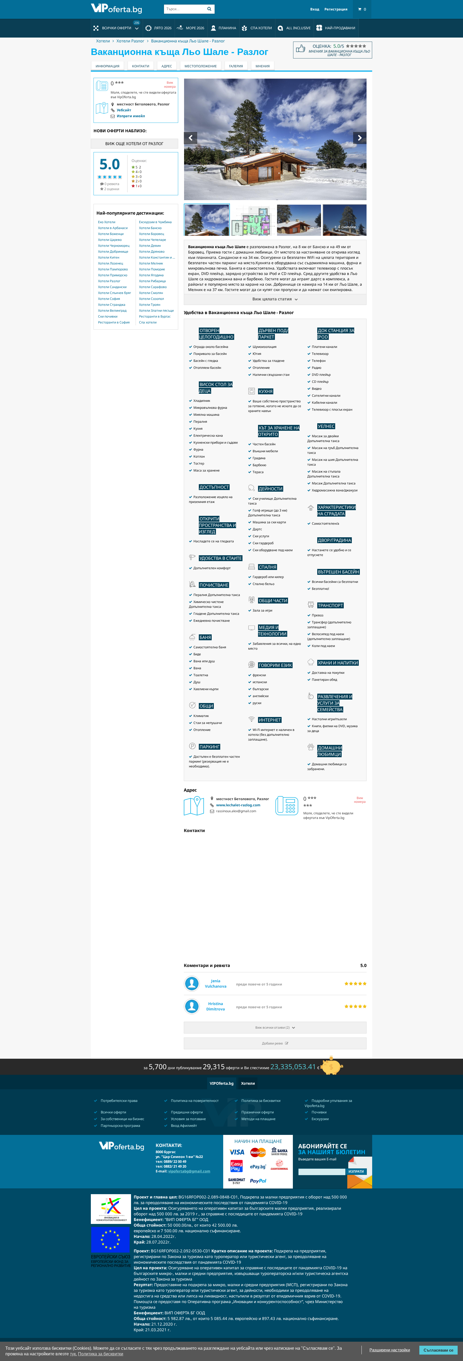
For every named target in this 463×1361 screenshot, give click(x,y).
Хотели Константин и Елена (157, 257)
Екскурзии (320, 1118)
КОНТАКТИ (140, 66)
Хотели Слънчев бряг (114, 293)
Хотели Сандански (112, 287)
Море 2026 (195, 27)
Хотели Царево (110, 239)
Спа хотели (147, 322)
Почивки (319, 1112)
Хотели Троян (149, 304)
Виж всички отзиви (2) (272, 1027)
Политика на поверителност (194, 1100)
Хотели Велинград (112, 310)
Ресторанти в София (114, 322)
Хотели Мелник (151, 263)
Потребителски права (118, 1100)
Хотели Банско (150, 228)
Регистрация (336, 9)
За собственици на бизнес (122, 1118)
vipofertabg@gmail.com (189, 1171)
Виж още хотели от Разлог (134, 143)
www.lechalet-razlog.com (238, 805)
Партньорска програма (120, 1125)
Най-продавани (340, 27)
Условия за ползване (188, 1118)
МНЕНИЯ (263, 66)
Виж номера (360, 800)
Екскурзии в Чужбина (155, 222)
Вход (314, 9)
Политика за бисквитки (261, 1100)
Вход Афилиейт (183, 1125)
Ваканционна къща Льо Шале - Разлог (188, 40)
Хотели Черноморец (113, 245)
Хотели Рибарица (152, 281)
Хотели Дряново (152, 251)
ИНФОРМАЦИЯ (108, 66)
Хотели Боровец (151, 234)
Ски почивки (107, 316)
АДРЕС (167, 66)
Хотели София (109, 298)
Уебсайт (124, 110)
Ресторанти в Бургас (155, 316)
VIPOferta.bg (222, 1083)
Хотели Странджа (111, 304)
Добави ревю (272, 1043)
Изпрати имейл (131, 116)
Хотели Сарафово (153, 287)
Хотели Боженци (111, 234)
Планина (227, 27)
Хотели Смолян (151, 293)
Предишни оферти (186, 1112)
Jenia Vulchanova (215, 983)
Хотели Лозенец (110, 263)
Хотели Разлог (130, 40)
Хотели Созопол (151, 298)
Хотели (103, 40)
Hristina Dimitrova (215, 1006)
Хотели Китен (108, 257)
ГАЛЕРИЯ (236, 66)
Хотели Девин (150, 245)
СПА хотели (261, 27)
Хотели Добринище (113, 251)
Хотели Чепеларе (152, 239)
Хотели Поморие (152, 269)
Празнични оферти (257, 1112)
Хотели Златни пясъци (156, 310)
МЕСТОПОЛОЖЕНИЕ (201, 66)
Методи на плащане (258, 1118)
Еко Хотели (106, 222)
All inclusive (298, 27)
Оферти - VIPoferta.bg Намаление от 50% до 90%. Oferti (117, 8)
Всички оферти (120, 25)
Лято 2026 (162, 27)
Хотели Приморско (112, 275)
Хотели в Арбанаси (113, 228)
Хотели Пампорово (113, 269)
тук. (73, 1354)
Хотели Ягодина (151, 275)
